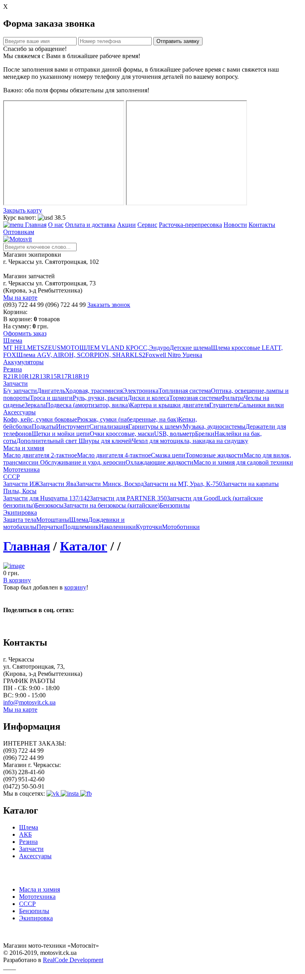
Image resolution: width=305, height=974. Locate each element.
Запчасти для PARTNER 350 (128, 498)
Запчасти (31, 848)
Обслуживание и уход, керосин (82, 462)
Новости (235, 224)
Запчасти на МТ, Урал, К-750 (183, 483)
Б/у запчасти (20, 390)
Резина (28, 841)
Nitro (174, 354)
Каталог (83, 546)
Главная (35, 224)
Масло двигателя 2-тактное (40, 455)
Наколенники (117, 526)
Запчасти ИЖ (21, 483)
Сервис (147, 224)
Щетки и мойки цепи (61, 433)
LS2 (140, 354)
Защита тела (19, 519)
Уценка (192, 354)
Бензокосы (49, 505)
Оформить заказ (24, 333)
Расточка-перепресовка (190, 224)
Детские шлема (190, 347)
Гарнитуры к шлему (155, 426)
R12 (30, 376)
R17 (62, 376)
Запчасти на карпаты (250, 483)
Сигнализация (108, 426)
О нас (56, 224)
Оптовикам (18, 231)
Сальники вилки (261, 405)
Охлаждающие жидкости (159, 462)
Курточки (149, 526)
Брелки (204, 433)
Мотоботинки (181, 526)
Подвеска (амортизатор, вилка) (88, 405)
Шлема (78, 519)
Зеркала (35, 405)
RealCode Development (73, 959)
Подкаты (44, 426)
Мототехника (37, 896)
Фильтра (232, 397)
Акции (126, 224)
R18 (73, 376)
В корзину (17, 580)
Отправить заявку (177, 41)
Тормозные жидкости (214, 455)
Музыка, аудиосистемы (214, 426)
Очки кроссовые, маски (122, 433)
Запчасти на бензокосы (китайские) (112, 505)
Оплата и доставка (90, 224)
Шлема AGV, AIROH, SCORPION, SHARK (75, 354)
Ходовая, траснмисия (94, 390)
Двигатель (51, 390)
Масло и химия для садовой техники (243, 462)
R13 (40, 376)
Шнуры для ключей (105, 440)
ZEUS (52, 347)
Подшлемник (81, 526)
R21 (8, 376)
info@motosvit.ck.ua (29, 702)
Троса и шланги (51, 397)
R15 (51, 376)
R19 (83, 376)
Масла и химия (39, 889)
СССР (27, 903)
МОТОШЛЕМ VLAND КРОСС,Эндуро (115, 347)
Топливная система (184, 390)
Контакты (262, 224)
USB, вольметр (174, 433)
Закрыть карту (22, 210)
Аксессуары (35, 856)
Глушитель (224, 405)
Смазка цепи (168, 455)
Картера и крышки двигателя (169, 405)
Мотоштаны (52, 519)
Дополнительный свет (47, 440)
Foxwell (155, 354)
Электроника (140, 390)
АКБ (25, 834)
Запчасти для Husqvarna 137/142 (46, 498)
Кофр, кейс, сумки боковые (40, 419)
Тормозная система (195, 397)
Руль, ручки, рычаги (100, 397)
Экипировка (36, 918)
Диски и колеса (148, 397)
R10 (19, 376)
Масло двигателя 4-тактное (114, 455)
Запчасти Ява (58, 483)
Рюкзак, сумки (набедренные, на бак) (127, 419)
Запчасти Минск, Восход (110, 483)
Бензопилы (175, 505)
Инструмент (72, 426)
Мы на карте (20, 297)
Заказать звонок (108, 304)
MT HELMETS (23, 347)
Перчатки (50, 526)
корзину (75, 587)
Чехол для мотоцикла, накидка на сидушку (190, 440)
